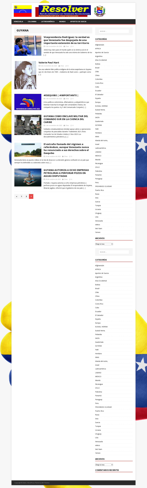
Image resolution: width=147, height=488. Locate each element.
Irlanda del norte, (101, 140)
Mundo (62, 21)
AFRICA (98, 48)
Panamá (98, 175)
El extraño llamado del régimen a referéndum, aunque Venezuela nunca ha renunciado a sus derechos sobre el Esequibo (66, 149)
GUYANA (98, 125)
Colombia (32, 21)
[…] (45, 55)
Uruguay (98, 213)
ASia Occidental (101, 60)
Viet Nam (98, 228)
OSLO (97, 167)
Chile (97, 71)
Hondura (98, 133)
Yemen (97, 232)
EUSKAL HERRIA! (101, 106)
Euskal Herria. (100, 110)
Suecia (97, 202)
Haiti (97, 129)
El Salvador (99, 94)
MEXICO (98, 156)
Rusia (97, 194)
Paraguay (98, 179)
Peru (97, 182)
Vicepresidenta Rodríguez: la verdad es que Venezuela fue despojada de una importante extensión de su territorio (67, 40)
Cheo (67, 46)
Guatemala (99, 121)
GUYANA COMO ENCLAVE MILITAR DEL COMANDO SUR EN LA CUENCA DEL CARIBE (66, 119)
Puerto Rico (99, 190)
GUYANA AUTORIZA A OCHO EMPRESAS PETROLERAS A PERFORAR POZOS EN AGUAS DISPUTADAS (66, 173)
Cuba (97, 87)
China (97, 75)
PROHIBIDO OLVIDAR (103, 186)
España (98, 98)
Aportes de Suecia (78, 21)
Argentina (98, 56)
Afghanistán (99, 45)
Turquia (98, 205)
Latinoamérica (48, 21)
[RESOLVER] (73, 11)
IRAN (97, 136)
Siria (96, 198)
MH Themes (45, 483)
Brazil (97, 68)
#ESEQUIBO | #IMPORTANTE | (61, 95)
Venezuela (18, 21)
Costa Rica (99, 83)
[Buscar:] (114, 31)
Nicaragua (99, 163)
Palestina (98, 171)
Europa (97, 102)
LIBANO (98, 152)
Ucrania (98, 209)
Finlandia (98, 114)
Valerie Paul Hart (49, 62)
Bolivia (97, 64)
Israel (97, 144)
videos (97, 224)
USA (96, 217)
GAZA (97, 117)
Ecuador (98, 91)
